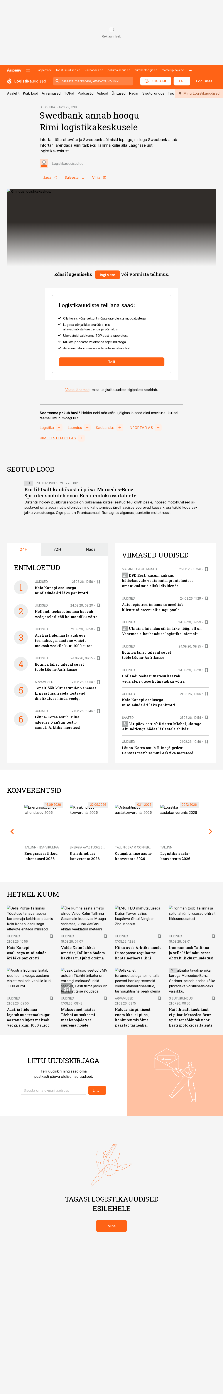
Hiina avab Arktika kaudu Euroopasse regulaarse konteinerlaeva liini (138, 952)
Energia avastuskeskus (89, 847)
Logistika (47, 427)
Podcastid (85, 93)
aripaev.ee (45, 70)
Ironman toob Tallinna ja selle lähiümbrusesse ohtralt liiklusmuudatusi (191, 952)
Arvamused (51, 93)
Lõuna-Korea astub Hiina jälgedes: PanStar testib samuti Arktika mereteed (57, 722)
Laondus (75, 427)
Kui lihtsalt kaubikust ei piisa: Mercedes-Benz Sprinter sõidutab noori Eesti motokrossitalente (80, 492)
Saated (128, 717)
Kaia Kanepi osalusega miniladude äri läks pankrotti (26, 952)
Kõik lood (30, 93)
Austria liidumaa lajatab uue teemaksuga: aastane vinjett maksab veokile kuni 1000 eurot (63, 640)
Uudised (41, 581)
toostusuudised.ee (68, 70)
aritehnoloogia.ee (146, 70)
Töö (171, 93)
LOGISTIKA (47, 107)
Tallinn (166, 847)
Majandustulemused (139, 569)
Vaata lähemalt (77, 390)
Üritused (118, 93)
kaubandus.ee (94, 70)
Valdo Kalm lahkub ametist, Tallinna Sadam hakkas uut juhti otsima (83, 952)
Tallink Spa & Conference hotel (141, 847)
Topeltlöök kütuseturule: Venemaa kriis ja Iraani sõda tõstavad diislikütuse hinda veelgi (66, 693)
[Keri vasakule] (12, 831)
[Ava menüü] (28, 70)
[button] (53, 1090)
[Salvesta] (98, 581)
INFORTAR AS (140, 427)
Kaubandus (105, 427)
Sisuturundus (153, 93)
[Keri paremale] (211, 831)
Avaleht (13, 93)
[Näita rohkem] (191, 70)
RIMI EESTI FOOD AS (58, 438)
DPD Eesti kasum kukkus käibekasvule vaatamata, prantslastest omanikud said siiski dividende (157, 580)
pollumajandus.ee (119, 70)
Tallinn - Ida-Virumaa (41, 847)
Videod (102, 93)
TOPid (69, 93)
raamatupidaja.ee (173, 70)
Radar (134, 93)
